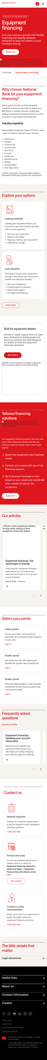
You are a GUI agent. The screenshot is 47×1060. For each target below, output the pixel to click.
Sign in (8, 644)
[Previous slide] (34, 595)
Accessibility (7, 1024)
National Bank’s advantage (27, 73)
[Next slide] (40, 595)
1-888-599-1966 (13, 832)
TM (32, 130)
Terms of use (7, 1020)
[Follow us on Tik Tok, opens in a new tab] (30, 1014)
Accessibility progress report (13, 1027)
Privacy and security (9, 1031)
